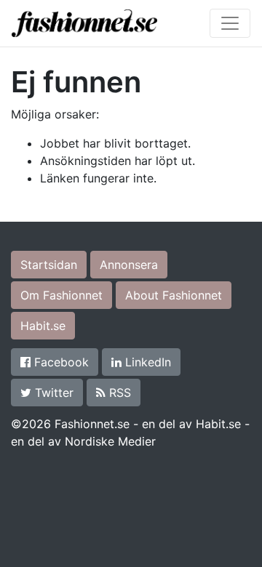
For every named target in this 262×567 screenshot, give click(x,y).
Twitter (52, 392)
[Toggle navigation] (230, 23)
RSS (118, 392)
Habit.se (43, 325)
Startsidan (48, 264)
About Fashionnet (173, 295)
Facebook (60, 362)
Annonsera (129, 264)
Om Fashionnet (61, 295)
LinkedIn (146, 362)
